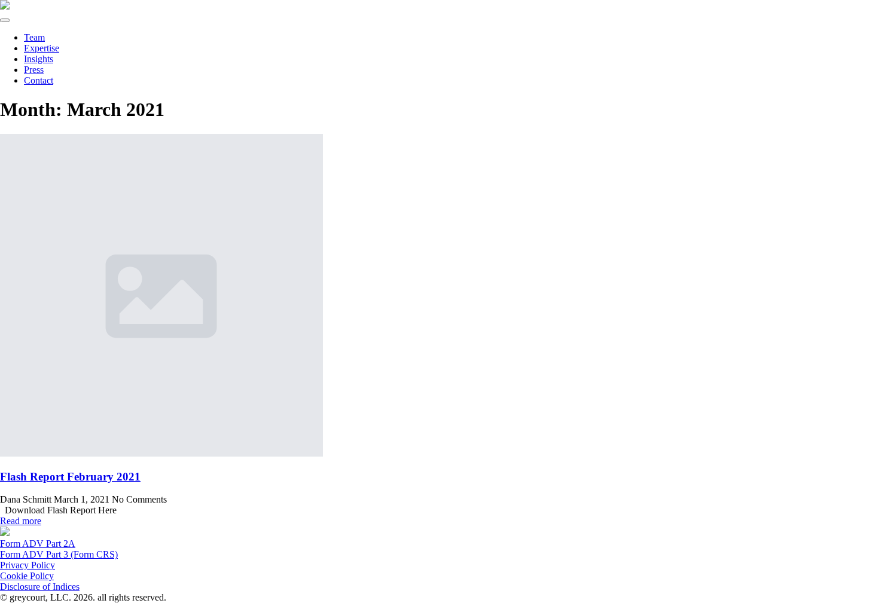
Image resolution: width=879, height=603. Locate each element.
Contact (38, 80)
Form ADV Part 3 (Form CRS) (59, 554)
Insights (38, 59)
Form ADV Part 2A (37, 543)
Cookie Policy (27, 576)
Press (34, 70)
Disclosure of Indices (40, 586)
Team (34, 37)
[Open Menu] (5, 20)
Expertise (41, 48)
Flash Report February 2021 (70, 476)
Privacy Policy (27, 565)
